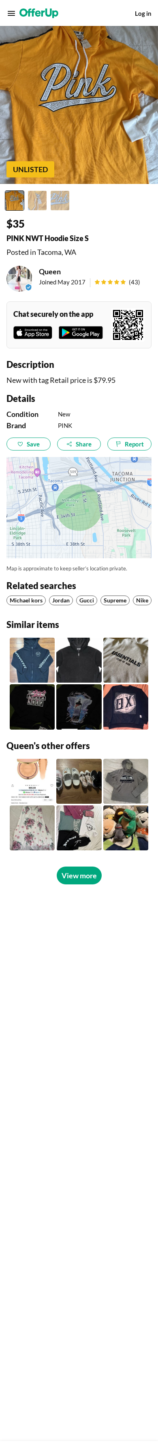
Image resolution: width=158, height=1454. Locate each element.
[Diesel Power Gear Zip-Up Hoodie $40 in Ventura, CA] (32, 660)
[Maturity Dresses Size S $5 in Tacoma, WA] (32, 827)
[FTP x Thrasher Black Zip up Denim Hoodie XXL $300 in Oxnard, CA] (78, 660)
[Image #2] (37, 200)
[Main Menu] (11, 13)
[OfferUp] (38, 13)
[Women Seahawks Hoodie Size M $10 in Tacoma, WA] (125, 781)
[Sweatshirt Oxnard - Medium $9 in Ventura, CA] (125, 706)
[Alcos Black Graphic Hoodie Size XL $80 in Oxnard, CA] (78, 706)
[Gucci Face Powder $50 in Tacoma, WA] (32, 781)
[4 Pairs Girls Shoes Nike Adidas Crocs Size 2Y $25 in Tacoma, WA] (78, 781)
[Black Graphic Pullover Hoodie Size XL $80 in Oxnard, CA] (32, 706)
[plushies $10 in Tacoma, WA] (125, 827)
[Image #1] (14, 200)
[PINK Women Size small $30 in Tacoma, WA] (78, 827)
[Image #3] (60, 200)
